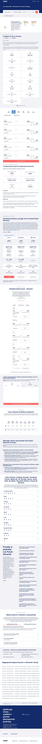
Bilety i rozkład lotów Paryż (8, 657)
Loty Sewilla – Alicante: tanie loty (8, 696)
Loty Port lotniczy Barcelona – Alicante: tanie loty (11, 693)
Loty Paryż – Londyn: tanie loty (33, 668)
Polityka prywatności (33, 740)
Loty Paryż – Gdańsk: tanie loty (33, 666)
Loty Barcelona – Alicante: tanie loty (9, 687)
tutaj (30, 372)
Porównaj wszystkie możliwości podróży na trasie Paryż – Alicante (29, 655)
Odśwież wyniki (20, 300)
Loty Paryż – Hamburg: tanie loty (33, 680)
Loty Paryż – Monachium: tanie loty (9, 677)
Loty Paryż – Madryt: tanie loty (8, 668)
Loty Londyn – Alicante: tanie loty (21, 684)
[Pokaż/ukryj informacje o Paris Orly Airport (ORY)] (37, 639)
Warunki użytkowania (23, 740)
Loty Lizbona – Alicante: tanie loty (21, 693)
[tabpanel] (21, 396)
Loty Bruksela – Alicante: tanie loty (21, 691)
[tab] (7, 115)
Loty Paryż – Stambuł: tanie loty (21, 675)
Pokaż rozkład (12, 187)
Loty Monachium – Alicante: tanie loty (34, 689)
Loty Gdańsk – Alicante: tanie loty (33, 682)
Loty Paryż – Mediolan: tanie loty (21, 673)
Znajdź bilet (12, 174)
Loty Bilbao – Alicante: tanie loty (21, 696)
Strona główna (6, 703)
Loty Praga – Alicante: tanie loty (8, 691)
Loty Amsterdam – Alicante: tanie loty (9, 689)
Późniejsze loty (25, 368)
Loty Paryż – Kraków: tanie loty (20, 666)
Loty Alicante (17, 703)
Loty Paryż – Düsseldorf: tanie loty (8, 682)
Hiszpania (12, 703)
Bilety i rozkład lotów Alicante (27, 657)
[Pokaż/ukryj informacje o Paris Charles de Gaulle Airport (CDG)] (37, 634)
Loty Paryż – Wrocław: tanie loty (21, 668)
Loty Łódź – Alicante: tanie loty (20, 698)
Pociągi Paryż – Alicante (7, 654)
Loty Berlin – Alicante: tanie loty (33, 684)
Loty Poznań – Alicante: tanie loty (33, 687)
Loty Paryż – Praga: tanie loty (20, 677)
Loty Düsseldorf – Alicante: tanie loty (34, 691)
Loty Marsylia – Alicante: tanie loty (33, 693)
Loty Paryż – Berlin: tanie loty (7, 671)
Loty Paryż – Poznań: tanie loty (33, 671)
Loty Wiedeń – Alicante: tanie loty (21, 689)
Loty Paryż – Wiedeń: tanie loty (33, 675)
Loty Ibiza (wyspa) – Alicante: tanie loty (9, 698)
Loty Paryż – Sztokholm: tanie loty (8, 680)
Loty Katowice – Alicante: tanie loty (21, 687)
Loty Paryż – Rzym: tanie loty (7, 673)
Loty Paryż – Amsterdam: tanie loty (34, 673)
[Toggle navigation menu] (38, 1)
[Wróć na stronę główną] (5, 1)
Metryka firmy (15, 740)
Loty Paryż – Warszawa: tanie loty (8, 666)
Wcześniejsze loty (17, 368)
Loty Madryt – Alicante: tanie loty (8, 684)
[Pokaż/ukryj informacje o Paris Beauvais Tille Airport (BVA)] (37, 643)
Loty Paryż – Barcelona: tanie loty (21, 671)
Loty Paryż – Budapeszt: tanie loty (21, 680)
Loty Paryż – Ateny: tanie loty (7, 675)
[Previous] (5, 422)
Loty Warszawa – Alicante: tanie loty (21, 682)
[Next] (37, 112)
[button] (25, 12)
